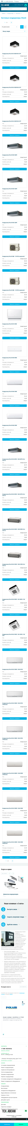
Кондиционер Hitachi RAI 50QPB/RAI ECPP (11, 53)
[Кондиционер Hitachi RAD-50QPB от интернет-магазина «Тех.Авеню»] (14, 146)
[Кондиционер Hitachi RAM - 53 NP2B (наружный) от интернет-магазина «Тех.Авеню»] (14, 281)
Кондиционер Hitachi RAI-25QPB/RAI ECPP (11, 121)
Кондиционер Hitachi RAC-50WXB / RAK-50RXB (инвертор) (12, 774)
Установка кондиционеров (8, 1065)
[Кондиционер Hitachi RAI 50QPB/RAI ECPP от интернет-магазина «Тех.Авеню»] (14, 45)
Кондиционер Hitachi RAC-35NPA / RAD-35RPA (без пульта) (13, 565)
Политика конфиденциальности (9, 1109)
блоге (11, 994)
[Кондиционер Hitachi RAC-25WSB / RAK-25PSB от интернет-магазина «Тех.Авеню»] (14, 660)
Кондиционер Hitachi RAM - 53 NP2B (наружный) (13, 290)
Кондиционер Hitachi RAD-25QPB (9, 222)
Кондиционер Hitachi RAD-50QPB (9, 155)
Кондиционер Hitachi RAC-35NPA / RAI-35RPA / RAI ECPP (13, 635)
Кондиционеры (5, 1086)
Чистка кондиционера (7, 1072)
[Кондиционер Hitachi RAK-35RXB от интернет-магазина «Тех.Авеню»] (14, 382)
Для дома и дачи (5, 1099)
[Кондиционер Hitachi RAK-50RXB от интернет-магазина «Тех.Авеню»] (14, 349)
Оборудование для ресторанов (9, 1097)
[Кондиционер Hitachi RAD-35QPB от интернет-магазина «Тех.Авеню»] (14, 180)
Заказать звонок (5, 1050)
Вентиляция (4, 1088)
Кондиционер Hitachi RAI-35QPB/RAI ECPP (11, 87)
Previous (9, 873)
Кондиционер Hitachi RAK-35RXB (9, 391)
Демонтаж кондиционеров (10, 894)
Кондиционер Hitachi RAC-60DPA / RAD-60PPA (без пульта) (13, 459)
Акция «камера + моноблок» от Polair (13, 1017)
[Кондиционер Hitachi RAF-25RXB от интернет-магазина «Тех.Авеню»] (14, 315)
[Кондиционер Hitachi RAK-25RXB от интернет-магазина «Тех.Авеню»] (14, 416)
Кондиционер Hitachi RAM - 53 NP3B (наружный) (13, 256)
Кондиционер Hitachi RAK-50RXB (9, 357)
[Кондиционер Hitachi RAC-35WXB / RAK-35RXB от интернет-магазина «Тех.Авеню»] (14, 799)
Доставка (3, 1104)
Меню (2, 1)
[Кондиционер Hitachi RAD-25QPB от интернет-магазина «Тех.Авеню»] (14, 214)
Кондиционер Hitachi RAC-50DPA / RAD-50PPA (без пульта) (13, 494)
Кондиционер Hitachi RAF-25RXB (9, 324)
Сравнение (7, 1124)
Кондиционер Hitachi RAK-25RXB (9, 425)
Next (13, 873)
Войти (25, 1)
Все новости (23, 986)
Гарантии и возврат (6, 1106)
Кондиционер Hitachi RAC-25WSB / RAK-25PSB (12, 669)
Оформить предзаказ (15, 67)
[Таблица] (22, 27)
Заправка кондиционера (7, 1074)
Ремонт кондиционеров (7, 1067)
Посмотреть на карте (6, 1060)
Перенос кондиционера (7, 1076)
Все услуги (4, 873)
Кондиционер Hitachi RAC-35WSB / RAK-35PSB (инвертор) (12, 703)
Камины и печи (5, 1095)
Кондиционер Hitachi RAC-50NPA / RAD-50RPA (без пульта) (13, 529)
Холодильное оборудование (8, 1090)
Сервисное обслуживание (7, 1069)
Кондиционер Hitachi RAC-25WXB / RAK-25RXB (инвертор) (12, 842)
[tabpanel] (14, 214)
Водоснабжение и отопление (8, 1093)
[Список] (25, 27)
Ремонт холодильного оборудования (10, 1081)
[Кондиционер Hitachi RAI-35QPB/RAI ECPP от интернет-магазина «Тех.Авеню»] (14, 78)
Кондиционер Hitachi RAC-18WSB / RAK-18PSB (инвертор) (12, 738)
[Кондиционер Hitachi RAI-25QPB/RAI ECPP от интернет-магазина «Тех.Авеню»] (14, 112)
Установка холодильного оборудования (11, 1079)
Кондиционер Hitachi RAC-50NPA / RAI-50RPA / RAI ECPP (13, 600)
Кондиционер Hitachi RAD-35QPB (9, 188)
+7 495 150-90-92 (6, 1049)
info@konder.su (5, 1053)
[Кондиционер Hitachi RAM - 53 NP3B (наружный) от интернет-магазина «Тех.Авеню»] (14, 247)
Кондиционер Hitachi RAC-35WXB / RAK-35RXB (12, 808)
